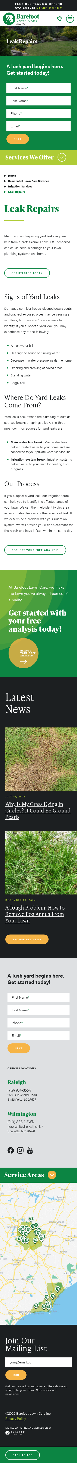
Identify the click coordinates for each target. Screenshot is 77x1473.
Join (16, 1375)
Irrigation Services (20, 186)
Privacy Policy (15, 1418)
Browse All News (27, 939)
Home (12, 175)
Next (18, 139)
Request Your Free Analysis (35, 550)
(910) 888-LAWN (20, 1121)
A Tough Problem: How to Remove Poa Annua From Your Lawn (35, 914)
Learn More (47, 7)
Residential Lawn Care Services (28, 181)
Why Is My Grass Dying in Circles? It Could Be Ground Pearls (38, 810)
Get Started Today (27, 273)
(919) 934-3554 (19, 1090)
